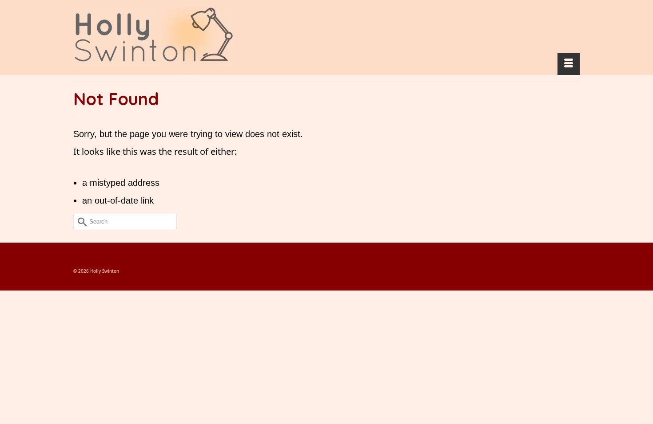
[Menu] (568, 64)
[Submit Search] (80, 221)
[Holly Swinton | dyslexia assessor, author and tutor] (153, 36)
